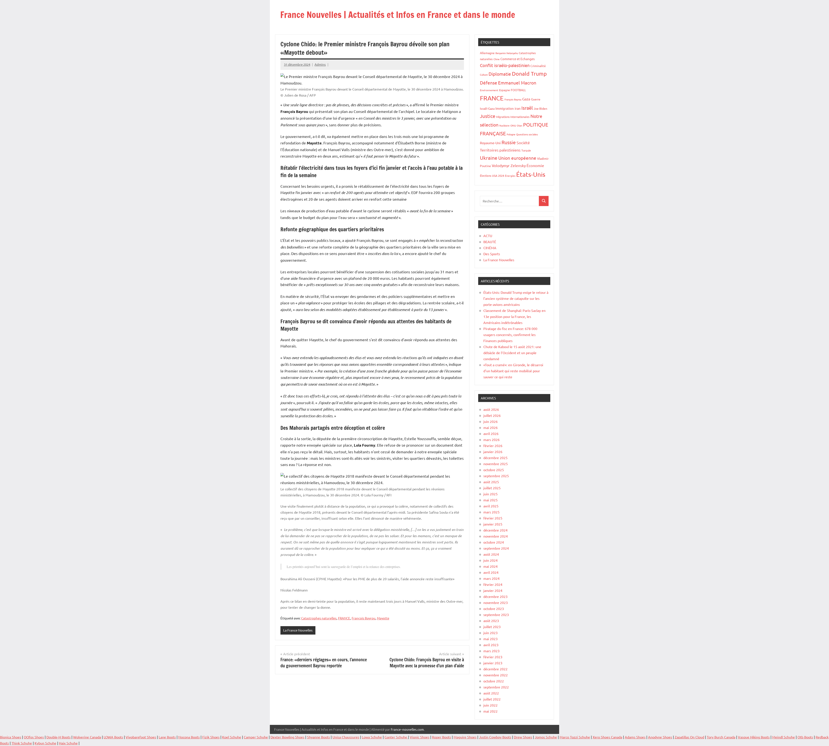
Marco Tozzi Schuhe (575, 737)
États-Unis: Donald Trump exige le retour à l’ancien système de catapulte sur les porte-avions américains (515, 298)
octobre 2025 (493, 470)
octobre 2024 (493, 542)
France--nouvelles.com (407, 729)
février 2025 (492, 518)
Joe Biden (540, 108)
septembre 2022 (496, 687)
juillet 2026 (492, 415)
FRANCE (344, 618)
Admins (320, 64)
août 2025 (491, 482)
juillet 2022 (492, 699)
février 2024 (492, 584)
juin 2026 (490, 421)
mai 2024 (490, 566)
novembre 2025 (495, 463)
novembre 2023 (495, 602)
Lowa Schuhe (372, 737)
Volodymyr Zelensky (509, 165)
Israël (527, 108)
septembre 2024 (496, 548)
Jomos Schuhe (546, 737)
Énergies (510, 175)
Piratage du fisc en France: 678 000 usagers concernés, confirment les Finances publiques (510, 334)
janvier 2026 (492, 451)
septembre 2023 (496, 614)
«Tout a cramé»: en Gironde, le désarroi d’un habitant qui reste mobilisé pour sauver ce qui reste (513, 371)
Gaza (526, 99)
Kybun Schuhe (45, 743)
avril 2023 (490, 645)
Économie (535, 165)
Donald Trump (529, 73)
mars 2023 (491, 651)
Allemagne (487, 53)
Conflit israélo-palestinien (505, 65)
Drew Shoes (523, 737)
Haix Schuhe (68, 743)
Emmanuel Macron (517, 82)
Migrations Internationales (513, 117)
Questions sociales (527, 134)
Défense (488, 82)
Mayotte (383, 618)
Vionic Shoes (419, 737)
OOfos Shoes (34, 737)
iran (517, 108)
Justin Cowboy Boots (495, 737)
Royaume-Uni (490, 143)
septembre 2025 (496, 476)
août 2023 (491, 620)
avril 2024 (490, 572)
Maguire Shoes (465, 737)
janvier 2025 (492, 524)
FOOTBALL (518, 90)
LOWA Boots (113, 737)
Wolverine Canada (87, 737)
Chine (497, 59)
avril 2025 (490, 506)
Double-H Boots (58, 737)
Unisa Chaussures (345, 737)
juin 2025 (490, 494)
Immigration (504, 108)
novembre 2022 (495, 675)
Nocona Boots (189, 737)
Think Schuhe (21, 743)
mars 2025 (491, 512)
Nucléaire (504, 125)
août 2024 (491, 554)
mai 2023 (490, 639)
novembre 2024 (495, 536)
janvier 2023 (492, 663)
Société (523, 142)
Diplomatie (500, 74)
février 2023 (492, 657)
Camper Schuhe (256, 737)
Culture (484, 74)
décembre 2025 (495, 457)
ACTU (487, 235)
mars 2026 (491, 439)
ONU (513, 125)
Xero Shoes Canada (607, 737)
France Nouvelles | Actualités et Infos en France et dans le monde (397, 14)
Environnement (489, 90)
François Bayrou (363, 618)
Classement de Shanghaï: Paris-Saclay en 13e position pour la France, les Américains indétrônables (514, 316)
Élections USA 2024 (492, 175)
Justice (487, 116)
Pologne (511, 134)
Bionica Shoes (10, 737)
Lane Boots (167, 737)
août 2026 (491, 409)
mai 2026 (490, 427)
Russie (509, 142)
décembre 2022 (495, 669)
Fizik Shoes (211, 737)
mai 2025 (490, 500)
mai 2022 (490, 711)
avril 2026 (490, 433)
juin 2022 (490, 705)
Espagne (504, 90)
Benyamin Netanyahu (506, 53)
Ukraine (488, 158)
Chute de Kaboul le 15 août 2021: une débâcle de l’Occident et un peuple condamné (512, 352)
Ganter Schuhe (396, 737)
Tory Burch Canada (721, 737)
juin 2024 (490, 560)
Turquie (526, 150)
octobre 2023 (493, 608)
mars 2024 (491, 578)
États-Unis (530, 174)
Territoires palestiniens (500, 150)
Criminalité (538, 66)
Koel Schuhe (231, 737)
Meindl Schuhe (783, 737)
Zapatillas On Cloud (689, 737)
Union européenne (517, 158)
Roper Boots (441, 737)
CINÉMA (489, 248)
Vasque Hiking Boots (754, 737)
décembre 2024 (495, 530)
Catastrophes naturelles (319, 618)
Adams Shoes (635, 737)
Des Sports (491, 254)
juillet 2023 (492, 626)
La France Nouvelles (298, 630)
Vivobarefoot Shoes (141, 737)
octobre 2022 (493, 681)
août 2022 (491, 693)
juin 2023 (490, 632)
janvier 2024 (492, 590)
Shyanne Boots (318, 737)
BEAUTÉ (489, 241)
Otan (519, 125)
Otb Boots (805, 737)
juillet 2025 (492, 488)
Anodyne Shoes (660, 737)
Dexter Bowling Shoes (287, 737)
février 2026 (492, 445)
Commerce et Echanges (517, 59)
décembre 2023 (495, 596)
